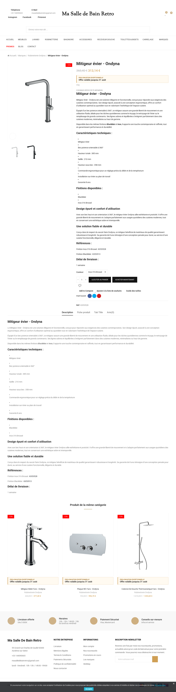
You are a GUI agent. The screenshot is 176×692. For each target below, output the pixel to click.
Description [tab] (67, 312)
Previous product (159, 55)
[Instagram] (127, 665)
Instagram (12, 17)
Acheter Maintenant (124, 280)
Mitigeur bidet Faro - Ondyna (33, 589)
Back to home (163, 55)
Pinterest (42, 17)
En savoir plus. (160, 685)
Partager (90, 296)
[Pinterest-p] (122, 665)
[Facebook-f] (116, 665)
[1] (155, 659)
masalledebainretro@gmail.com (44, 13)
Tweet (94, 296)
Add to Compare (86, 291)
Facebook (27, 17)
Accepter (89, 689)
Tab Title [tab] (98, 312)
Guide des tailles (133, 291)
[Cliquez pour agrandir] (13, 136)
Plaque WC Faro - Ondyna (88, 589)
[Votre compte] (161, 14)
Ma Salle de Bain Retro (88, 14)
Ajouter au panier (100, 280)
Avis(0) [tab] (110, 312)
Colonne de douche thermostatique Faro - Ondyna (143, 589)
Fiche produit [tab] (83, 312)
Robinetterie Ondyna (33, 592)
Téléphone (15, 10)
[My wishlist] (165, 14)
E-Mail (34, 10)
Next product (166, 55)
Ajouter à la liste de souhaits (109, 291)
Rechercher (145, 29)
